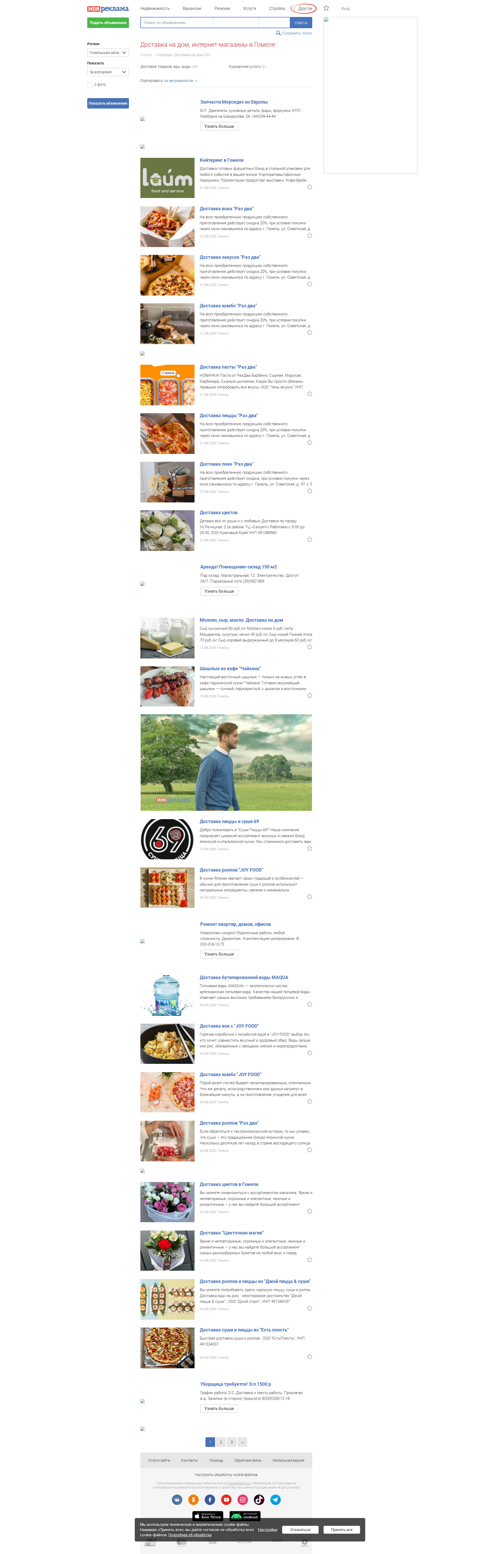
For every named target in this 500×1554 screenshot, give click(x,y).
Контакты (189, 1460)
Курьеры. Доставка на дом (180, 55)
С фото (100, 84)
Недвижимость (155, 8)
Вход (345, 8)
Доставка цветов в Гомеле (229, 1184)
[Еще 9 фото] (167, 177)
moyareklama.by (239, 1483)
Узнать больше (219, 126)
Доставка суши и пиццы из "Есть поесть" (244, 1330)
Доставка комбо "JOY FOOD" (230, 1074)
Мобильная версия (288, 1460)
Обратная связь (248, 1460)
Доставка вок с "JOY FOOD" (229, 1026)
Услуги (249, 8)
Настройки (267, 1529)
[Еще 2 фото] (167, 839)
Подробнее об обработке (190, 1535)
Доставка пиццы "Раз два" (229, 415)
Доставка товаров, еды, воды (165, 66)
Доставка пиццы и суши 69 (229, 821)
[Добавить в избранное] (309, 186)
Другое (305, 8)
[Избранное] (327, 7)
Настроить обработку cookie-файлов (226, 1475)
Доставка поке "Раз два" (227, 464)
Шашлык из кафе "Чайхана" (230, 668)
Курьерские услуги (245, 66)
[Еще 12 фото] (167, 686)
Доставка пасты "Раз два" (228, 367)
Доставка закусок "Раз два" (230, 257)
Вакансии (192, 8)
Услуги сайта (159, 1460)
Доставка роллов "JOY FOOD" (231, 870)
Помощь (216, 1460)
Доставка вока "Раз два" (227, 208)
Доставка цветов (219, 512)
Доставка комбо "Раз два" (228, 305)
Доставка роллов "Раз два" (229, 1123)
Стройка (277, 8)
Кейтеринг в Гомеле (222, 160)
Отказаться (300, 1530)
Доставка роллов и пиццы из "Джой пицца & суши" (255, 1281)
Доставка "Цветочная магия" (232, 1232)
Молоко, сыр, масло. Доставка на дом (241, 620)
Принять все (342, 1530)
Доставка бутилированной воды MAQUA (244, 977)
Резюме (222, 8)
